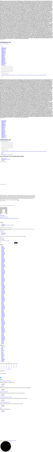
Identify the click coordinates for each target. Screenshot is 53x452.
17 (11, 366)
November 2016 (3, 307)
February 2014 (3, 328)
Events (2, 159)
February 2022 (3, 270)
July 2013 (2, 333)
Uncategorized (8, 159)
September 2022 (3, 266)
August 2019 (2, 288)
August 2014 (2, 324)
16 (8, 366)
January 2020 (3, 285)
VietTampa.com (3, 130)
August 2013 (2, 332)
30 (8, 368)
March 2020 (2, 284)
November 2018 (3, 291)
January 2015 (3, 321)
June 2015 (2, 318)
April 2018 (2, 296)
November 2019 (3, 286)
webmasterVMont (5, 158)
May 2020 (2, 283)
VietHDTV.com (3, 60)
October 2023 (3, 261)
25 (13, 367)
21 (3, 367)
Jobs (1, 351)
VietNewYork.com (3, 48)
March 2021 (2, 277)
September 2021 (3, 273)
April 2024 (2, 257)
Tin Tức (2, 358)
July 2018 (2, 294)
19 (16, 366)
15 (6, 366)
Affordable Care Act (35, 151)
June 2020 (2, 282)
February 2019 (3, 289)
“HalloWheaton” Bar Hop (8, 151)
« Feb (8, 369)
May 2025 (2, 250)
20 (1, 367)
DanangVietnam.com (3, 65)
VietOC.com (2, 54)
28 (3, 368)
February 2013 (3, 336)
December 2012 (3, 337)
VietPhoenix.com (3, 125)
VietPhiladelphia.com (3, 121)
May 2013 (2, 334)
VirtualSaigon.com (3, 63)
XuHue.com (2, 64)
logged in (4, 240)
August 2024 (2, 254)
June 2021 (2, 275)
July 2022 (2, 267)
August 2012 (2, 340)
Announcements (3, 346)
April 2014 (2, 327)
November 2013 (3, 330)
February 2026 (3, 248)
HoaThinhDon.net (3, 127)
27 (1, 368)
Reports (2, 355)
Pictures (2, 354)
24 (11, 367)
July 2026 (2, 246)
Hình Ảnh (2, 349)
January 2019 (3, 290)
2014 (11, 151)
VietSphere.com (3, 55)
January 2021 (3, 278)
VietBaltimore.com (3, 49)
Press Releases (5, 159)
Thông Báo (4, 233)
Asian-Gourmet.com (3, 136)
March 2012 (2, 343)
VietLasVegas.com (3, 53)
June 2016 (2, 310)
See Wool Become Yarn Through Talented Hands (7, 154)
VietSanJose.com (3, 59)
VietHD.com (2, 134)
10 (11, 365)
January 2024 (3, 259)
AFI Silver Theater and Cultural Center (42, 151)
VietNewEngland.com (4, 47)
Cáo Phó (2, 347)
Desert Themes (14, 440)
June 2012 (2, 341)
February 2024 (3, 258)
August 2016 (2, 309)
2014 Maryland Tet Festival (15, 151)
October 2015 (3, 315)
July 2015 (2, 317)
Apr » (9, 369)
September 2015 (3, 316)
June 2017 (2, 302)
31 (11, 368)
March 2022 (2, 269)
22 (6, 367)
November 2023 (3, 260)
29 (6, 368)
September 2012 (3, 339)
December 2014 (3, 322)
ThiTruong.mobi (3, 57)
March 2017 (2, 304)
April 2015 (2, 319)
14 (3, 366)
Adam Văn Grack (31, 151)
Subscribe (2, 46)
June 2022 (2, 268)
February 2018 (3, 297)
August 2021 (2, 274)
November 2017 (3, 299)
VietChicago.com (3, 58)
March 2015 (2, 320)
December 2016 (3, 306)
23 (8, 367)
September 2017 (3, 300)
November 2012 (3, 338)
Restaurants (2, 356)
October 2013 (3, 331)
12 (16, 365)
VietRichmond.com (3, 51)
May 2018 (2, 295)
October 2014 (3, 323)
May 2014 (2, 326)
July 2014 (2, 325)
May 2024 (2, 256)
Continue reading (2, 237)
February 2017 (3, 305)
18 (13, 366)
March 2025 (2, 251)
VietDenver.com (3, 132)
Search (1, 241)
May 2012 (2, 342)
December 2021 (3, 271)
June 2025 (2, 249)
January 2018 (3, 298)
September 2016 (3, 308)
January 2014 (3, 329)
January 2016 (3, 313)
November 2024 (3, 253)
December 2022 (3, 265)
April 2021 (2, 276)
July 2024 (2, 255)
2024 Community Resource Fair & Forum (23, 151)
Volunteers (2, 361)
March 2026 (2, 247)
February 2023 (3, 264)
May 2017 (2, 303)
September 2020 (3, 280)
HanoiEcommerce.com (4, 62)
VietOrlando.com (3, 52)
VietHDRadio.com (3, 61)
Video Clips (2, 360)
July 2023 (2, 262)
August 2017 (2, 301)
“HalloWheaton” (3, 151)
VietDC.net (2, 50)
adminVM (4, 224)
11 (13, 365)
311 (28, 151)
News (2, 352)
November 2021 (3, 272)
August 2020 (2, 281)
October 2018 (3, 292)
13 (1, 366)
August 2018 (2, 293)
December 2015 (3, 314)
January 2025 (3, 252)
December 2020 (3, 279)
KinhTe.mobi (2, 129)
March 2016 (2, 312)
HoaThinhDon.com (3, 123)
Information (2, 350)
